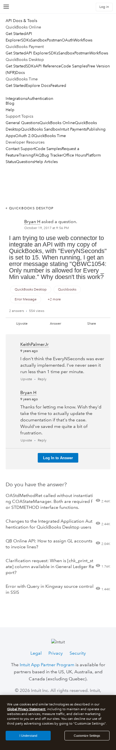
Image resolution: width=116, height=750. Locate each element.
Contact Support (20, 148)
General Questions (22, 122)
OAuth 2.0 (24, 135)
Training (26, 155)
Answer (55, 324)
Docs (20, 72)
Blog (10, 103)
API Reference (48, 66)
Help (10, 109)
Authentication (40, 98)
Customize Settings (87, 735)
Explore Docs (38, 85)
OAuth (67, 40)
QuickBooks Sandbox (40, 129)
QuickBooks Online (57, 122)
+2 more (54, 299)
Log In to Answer (58, 458)
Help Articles (46, 161)
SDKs (26, 40)
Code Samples (74, 66)
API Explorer (37, 53)
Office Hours (74, 155)
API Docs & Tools (21, 20)
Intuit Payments (73, 129)
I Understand (28, 735)
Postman (54, 40)
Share (91, 324)
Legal (36, 653)
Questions (25, 161)
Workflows (82, 40)
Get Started (16, 33)
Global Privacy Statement (26, 709)
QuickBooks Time (50, 135)
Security (78, 653)
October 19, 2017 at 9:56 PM (46, 228)
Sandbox (39, 40)
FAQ (38, 155)
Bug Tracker (52, 155)
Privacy (55, 653)
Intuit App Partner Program (47, 664)
